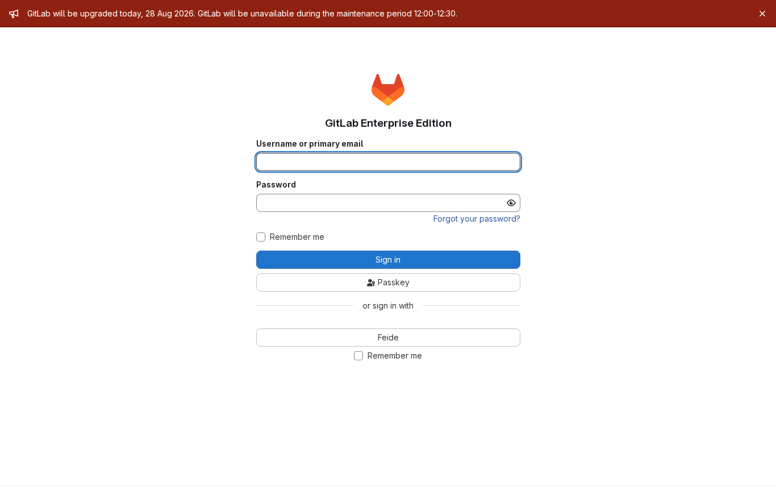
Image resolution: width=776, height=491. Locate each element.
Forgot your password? (476, 218)
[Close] (762, 13)
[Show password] (511, 203)
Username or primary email (309, 143)
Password (276, 184)
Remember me (297, 237)
